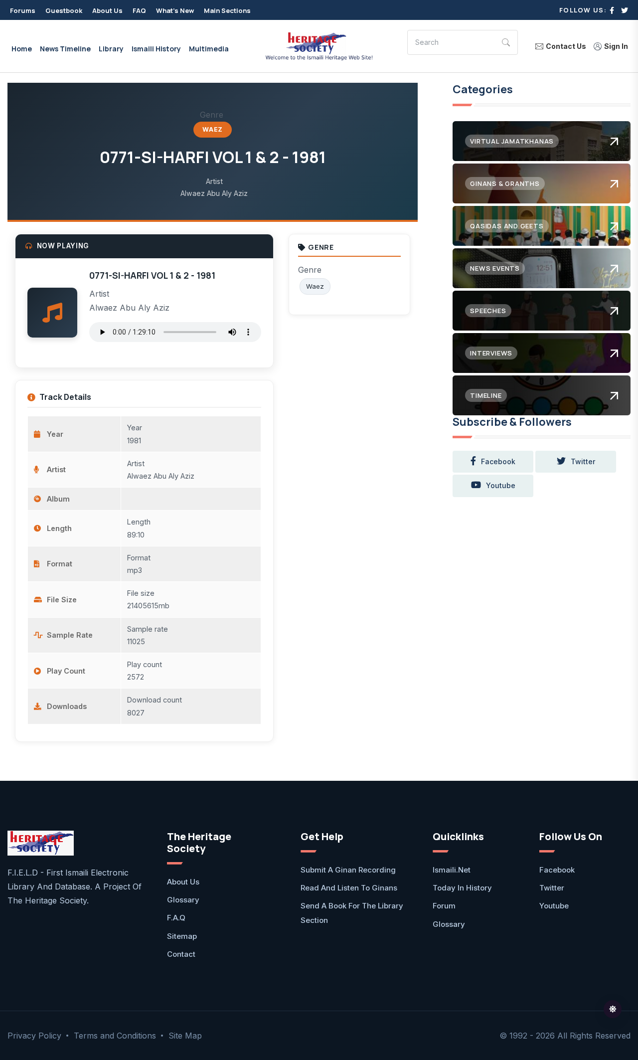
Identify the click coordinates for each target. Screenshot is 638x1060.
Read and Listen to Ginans (349, 887)
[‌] (612, 10)
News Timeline (65, 48)
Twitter (551, 887)
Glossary (183, 899)
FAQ (139, 10)
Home (21, 48)
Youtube (554, 905)
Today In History (462, 887)
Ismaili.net (452, 870)
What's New (175, 10)
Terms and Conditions (115, 1036)
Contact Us (566, 46)
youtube (500, 485)
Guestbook (63, 10)
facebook (498, 461)
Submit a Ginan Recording (348, 870)
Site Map (185, 1036)
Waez (212, 129)
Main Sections (227, 10)
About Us (107, 10)
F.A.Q (176, 917)
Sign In (616, 46)
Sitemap (182, 936)
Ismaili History (156, 48)
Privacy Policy (34, 1036)
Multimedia (209, 48)
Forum (444, 905)
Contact (181, 954)
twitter (583, 461)
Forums (22, 10)
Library (111, 48)
